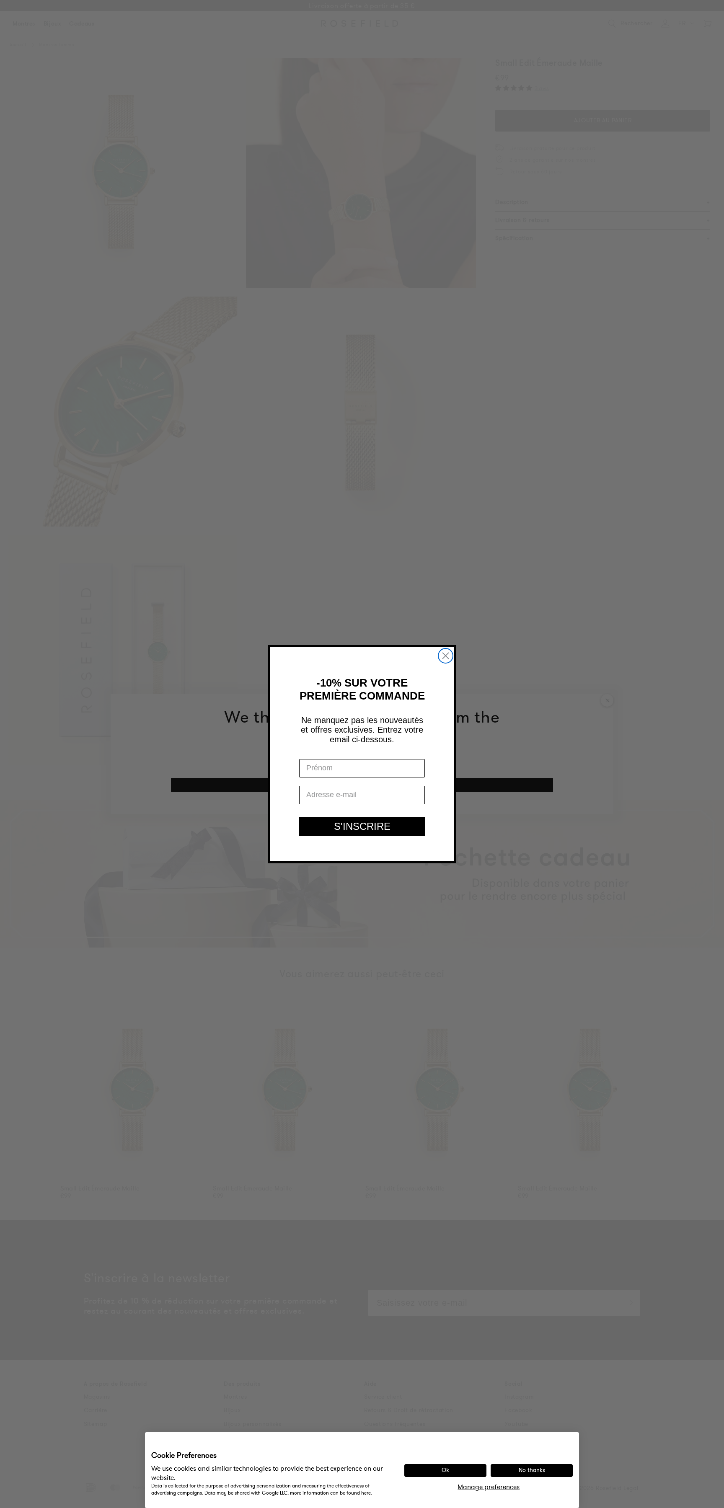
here (366, 1493)
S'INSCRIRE (362, 826)
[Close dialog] (445, 655)
